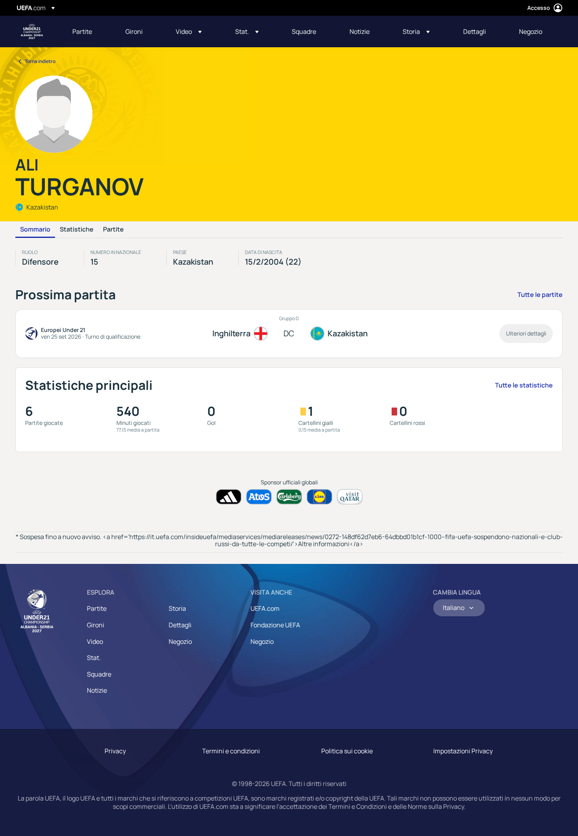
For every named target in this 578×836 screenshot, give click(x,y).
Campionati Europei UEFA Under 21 (31, 31)
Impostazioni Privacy (463, 751)
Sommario (35, 229)
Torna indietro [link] (40, 61)
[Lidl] (319, 496)
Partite (113, 229)
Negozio (180, 641)
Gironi (95, 625)
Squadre (99, 674)
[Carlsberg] (289, 496)
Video (95, 641)
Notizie (97, 690)
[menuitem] (89, 31)
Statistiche (77, 229)
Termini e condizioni (231, 751)
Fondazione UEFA (275, 625)
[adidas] (228, 496)
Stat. (94, 657)
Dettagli (180, 625)
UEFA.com (265, 608)
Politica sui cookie (347, 751)
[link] (82, 31)
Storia (177, 608)
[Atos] (259, 496)
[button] (189, 31)
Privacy (115, 751)
